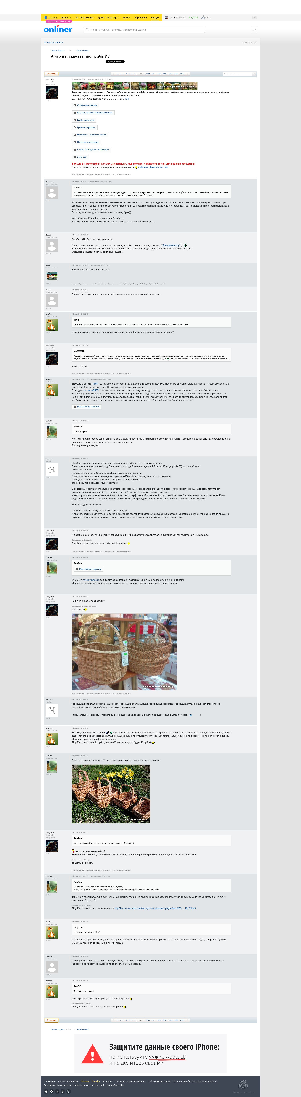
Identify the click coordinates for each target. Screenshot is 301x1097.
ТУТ (127, 98)
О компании (50, 1081)
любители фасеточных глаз (153, 167)
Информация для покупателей (89, 1085)
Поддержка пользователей (57, 1085)
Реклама (85, 1081)
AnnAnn (49, 314)
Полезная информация (88, 142)
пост (95, 383)
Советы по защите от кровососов (93, 149)
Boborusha (50, 182)
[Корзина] (254, 30)
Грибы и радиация (85, 120)
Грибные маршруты (86, 127)
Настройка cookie (115, 1085)
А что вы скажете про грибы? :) (81, 56)
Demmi (48, 235)
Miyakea (49, 459)
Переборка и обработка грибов (91, 135)
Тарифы (96, 1081)
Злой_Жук (50, 79)
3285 (176, 74)
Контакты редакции (68, 1081)
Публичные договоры (159, 1081)
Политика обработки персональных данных (195, 1081)
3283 (165, 74)
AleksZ (48, 265)
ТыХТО (49, 421)
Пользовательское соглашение (130, 1081)
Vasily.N (49, 956)
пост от (91, 390)
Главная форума (57, 51)
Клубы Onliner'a (83, 51)
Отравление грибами (87, 105)
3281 (153, 74)
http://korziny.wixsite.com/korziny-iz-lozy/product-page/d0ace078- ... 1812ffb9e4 (155, 908)
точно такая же (91, 580)
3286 (182, 74)
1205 (140, 74)
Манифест (107, 1081)
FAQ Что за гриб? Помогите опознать (95, 113)
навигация (82, 157)
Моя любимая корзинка (88, 407)
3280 (148, 74)
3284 (170, 74)
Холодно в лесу (170, 245)
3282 (159, 74)
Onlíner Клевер (177, 17)
